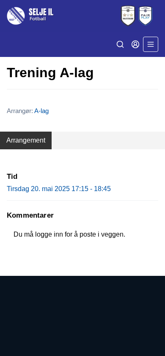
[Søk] (120, 44)
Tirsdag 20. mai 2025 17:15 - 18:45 (59, 188)
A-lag (41, 110)
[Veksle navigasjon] (150, 44)
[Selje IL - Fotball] (82, 16)
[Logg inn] (135, 44)
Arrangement (25, 140)
